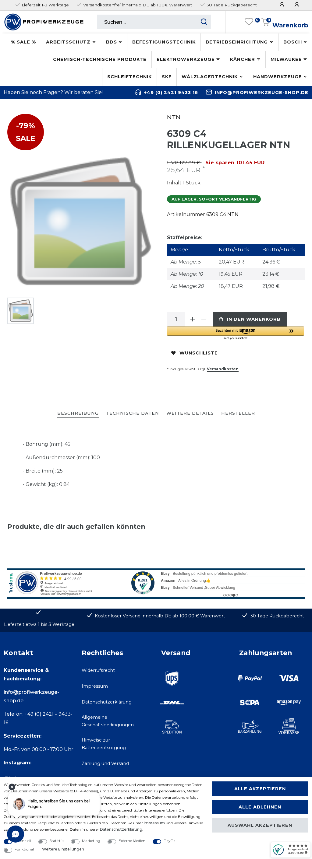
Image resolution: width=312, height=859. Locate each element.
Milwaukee (286, 59)
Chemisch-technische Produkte (100, 59)
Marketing (91, 840)
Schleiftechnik (129, 76)
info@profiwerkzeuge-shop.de (261, 92)
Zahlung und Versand (105, 763)
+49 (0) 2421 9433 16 (171, 92)
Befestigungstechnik (164, 42)
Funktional (24, 849)
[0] (249, 22)
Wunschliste (198, 353)
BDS (111, 42)
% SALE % (23, 42)
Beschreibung (78, 413)
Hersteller (238, 413)
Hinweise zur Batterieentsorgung (104, 743)
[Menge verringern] (203, 319)
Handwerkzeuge (277, 76)
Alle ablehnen (260, 807)
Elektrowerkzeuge (186, 59)
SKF (167, 76)
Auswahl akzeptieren (260, 825)
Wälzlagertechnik (210, 76)
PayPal (170, 840)
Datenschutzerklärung (107, 702)
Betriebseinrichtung (237, 42)
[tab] (78, 413)
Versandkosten (223, 369)
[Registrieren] (298, 4)
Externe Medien (132, 840)
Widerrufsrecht (98, 670)
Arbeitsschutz (68, 42)
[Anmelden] (283, 4)
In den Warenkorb (254, 319)
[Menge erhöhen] (192, 319)
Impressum (95, 686)
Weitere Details (190, 413)
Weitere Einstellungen (63, 849)
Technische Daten (132, 413)
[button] (235, 333)
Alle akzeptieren (260, 788)
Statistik (56, 840)
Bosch (292, 42)
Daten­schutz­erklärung (121, 829)
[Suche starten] (204, 22)
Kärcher (242, 59)
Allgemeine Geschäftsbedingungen (108, 721)
